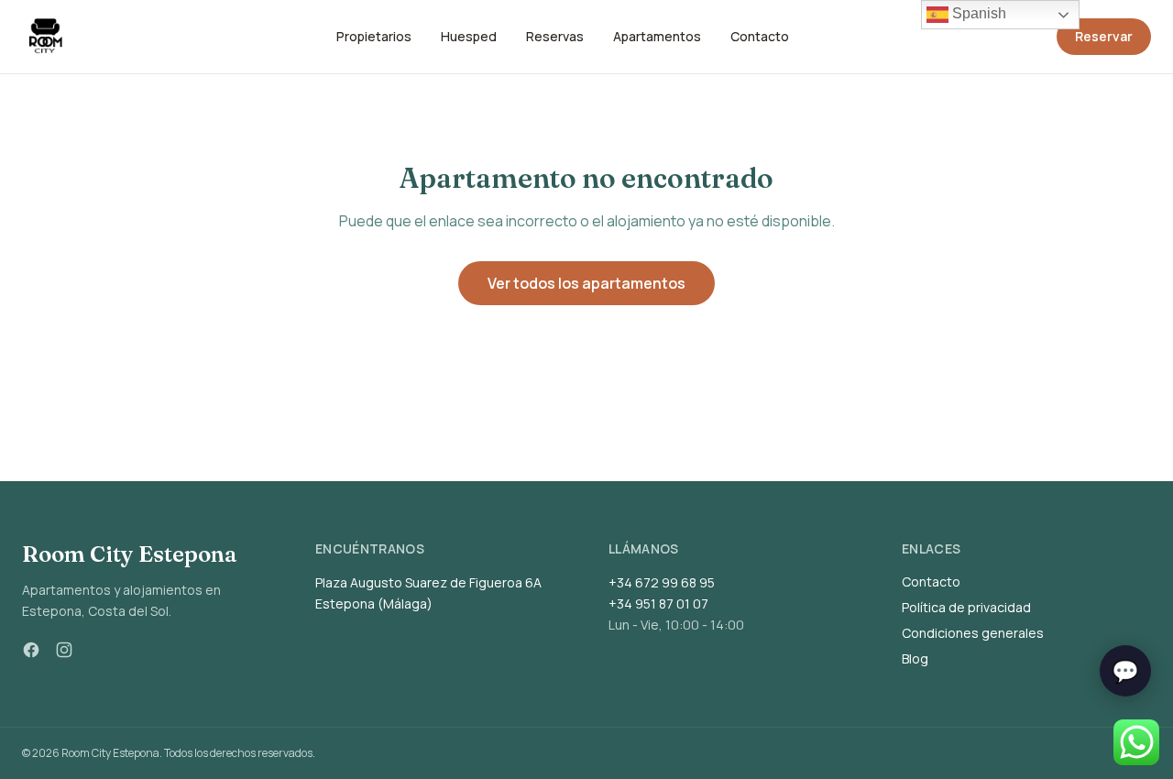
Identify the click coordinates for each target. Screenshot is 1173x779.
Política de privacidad (966, 607)
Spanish (977, 13)
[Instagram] (64, 650)
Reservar (1104, 36)
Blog (915, 658)
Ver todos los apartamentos (586, 283)
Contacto (931, 581)
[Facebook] (31, 650)
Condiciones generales (973, 633)
